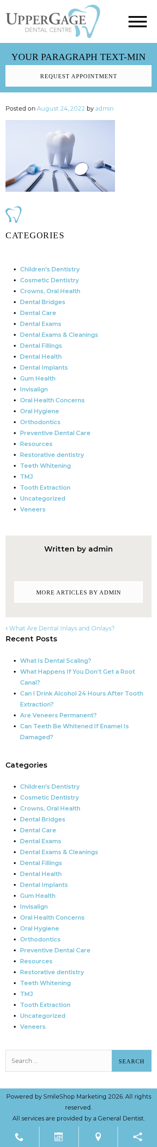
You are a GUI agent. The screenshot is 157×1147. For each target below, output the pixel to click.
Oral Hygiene (39, 411)
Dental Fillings (41, 345)
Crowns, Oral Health (50, 291)
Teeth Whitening (45, 465)
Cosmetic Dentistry (49, 280)
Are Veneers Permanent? (58, 715)
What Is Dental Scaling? (55, 660)
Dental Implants (44, 367)
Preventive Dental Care (55, 433)
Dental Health (41, 356)
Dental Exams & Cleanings (59, 334)
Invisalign (34, 389)
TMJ (26, 476)
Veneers (33, 509)
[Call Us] (19, 1137)
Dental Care (38, 313)
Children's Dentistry (50, 269)
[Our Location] (98, 1137)
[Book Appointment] (58, 1137)
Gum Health (37, 378)
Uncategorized (42, 498)
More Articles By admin (78, 592)
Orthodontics (40, 422)
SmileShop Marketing (75, 1096)
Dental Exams (40, 323)
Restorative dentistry (52, 454)
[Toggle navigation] (137, 22)
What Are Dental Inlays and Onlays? (61, 628)
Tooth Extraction (45, 487)
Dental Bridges (42, 302)
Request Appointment (78, 76)
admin (104, 108)
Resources (36, 444)
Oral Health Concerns (52, 400)
